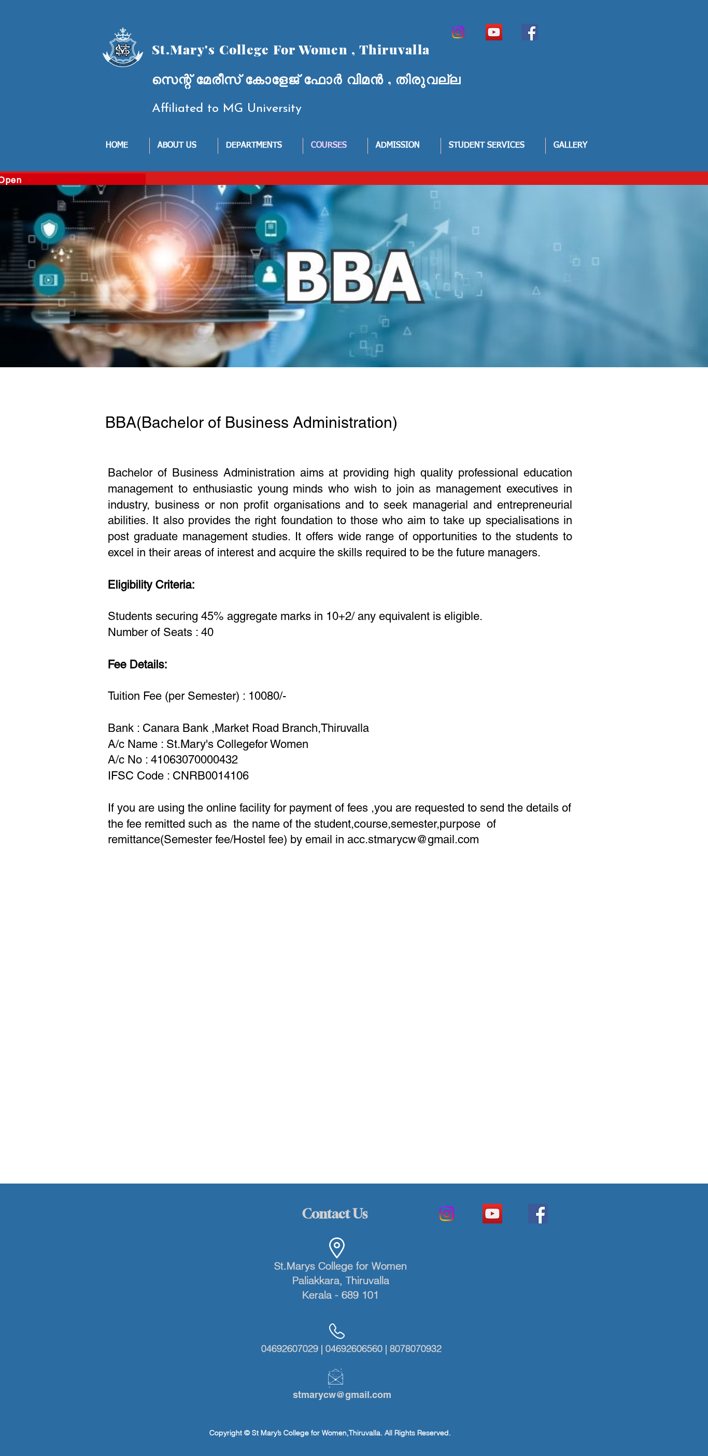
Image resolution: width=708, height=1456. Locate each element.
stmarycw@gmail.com (342, 1394)
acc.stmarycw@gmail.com (413, 839)
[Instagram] (458, 32)
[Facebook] (529, 32)
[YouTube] (494, 32)
